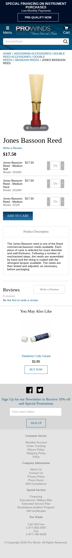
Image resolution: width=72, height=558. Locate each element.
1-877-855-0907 (36, 527)
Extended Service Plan (36, 503)
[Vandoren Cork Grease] (36, 335)
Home (7, 53)
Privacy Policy (36, 476)
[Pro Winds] (36, 30)
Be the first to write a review (20, 300)
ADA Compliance (36, 483)
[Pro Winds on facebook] (29, 390)
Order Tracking (36, 446)
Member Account (36, 442)
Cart (66, 33)
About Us (36, 469)
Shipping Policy (36, 453)
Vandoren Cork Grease (36, 356)
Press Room (36, 480)
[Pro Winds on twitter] (40, 390)
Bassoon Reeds (27, 60)
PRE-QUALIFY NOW (38, 17)
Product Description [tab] (36, 231)
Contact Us (36, 473)
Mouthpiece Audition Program (36, 507)
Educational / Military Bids (36, 500)
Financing (36, 496)
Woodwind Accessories (32, 53)
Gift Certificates (36, 510)
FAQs (36, 456)
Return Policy (36, 449)
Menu (7, 33)
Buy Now (36, 369)
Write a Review (12, 148)
